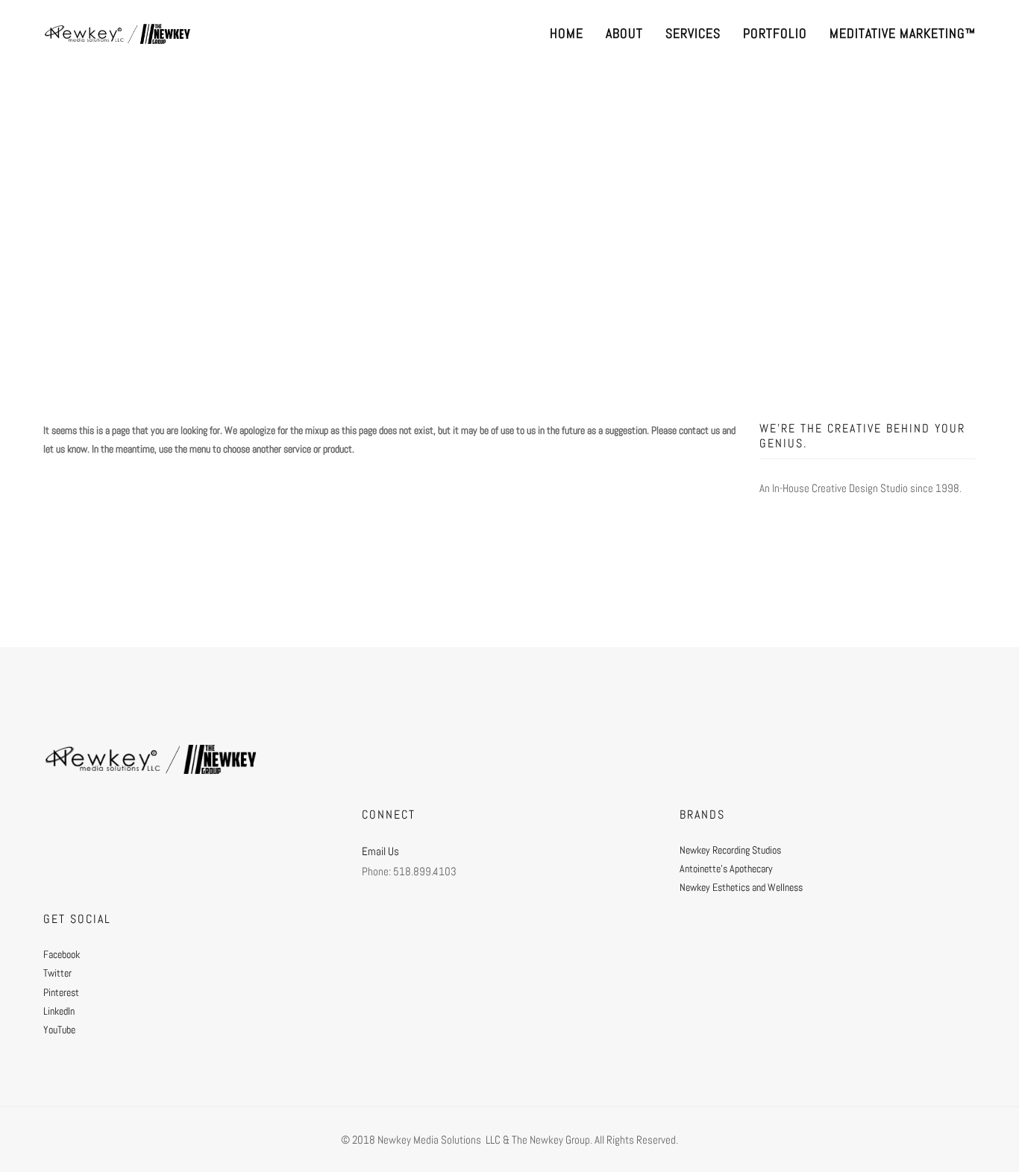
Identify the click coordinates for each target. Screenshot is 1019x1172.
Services (693, 33)
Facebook (61, 954)
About (624, 33)
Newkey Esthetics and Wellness (741, 887)
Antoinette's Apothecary (726, 868)
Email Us (380, 851)
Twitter (57, 973)
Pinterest (61, 992)
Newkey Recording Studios (730, 850)
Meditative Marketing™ (903, 33)
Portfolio (775, 33)
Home (566, 33)
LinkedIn (59, 1011)
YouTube (59, 1029)
